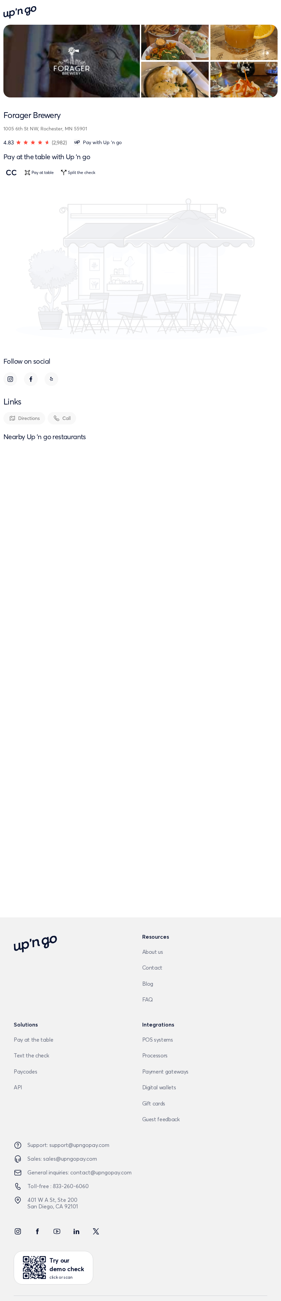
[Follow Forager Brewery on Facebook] (31, 379)
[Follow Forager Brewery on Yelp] (51, 379)
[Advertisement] (140, 744)
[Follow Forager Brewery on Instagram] (10, 379)
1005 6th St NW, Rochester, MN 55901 (45, 129)
